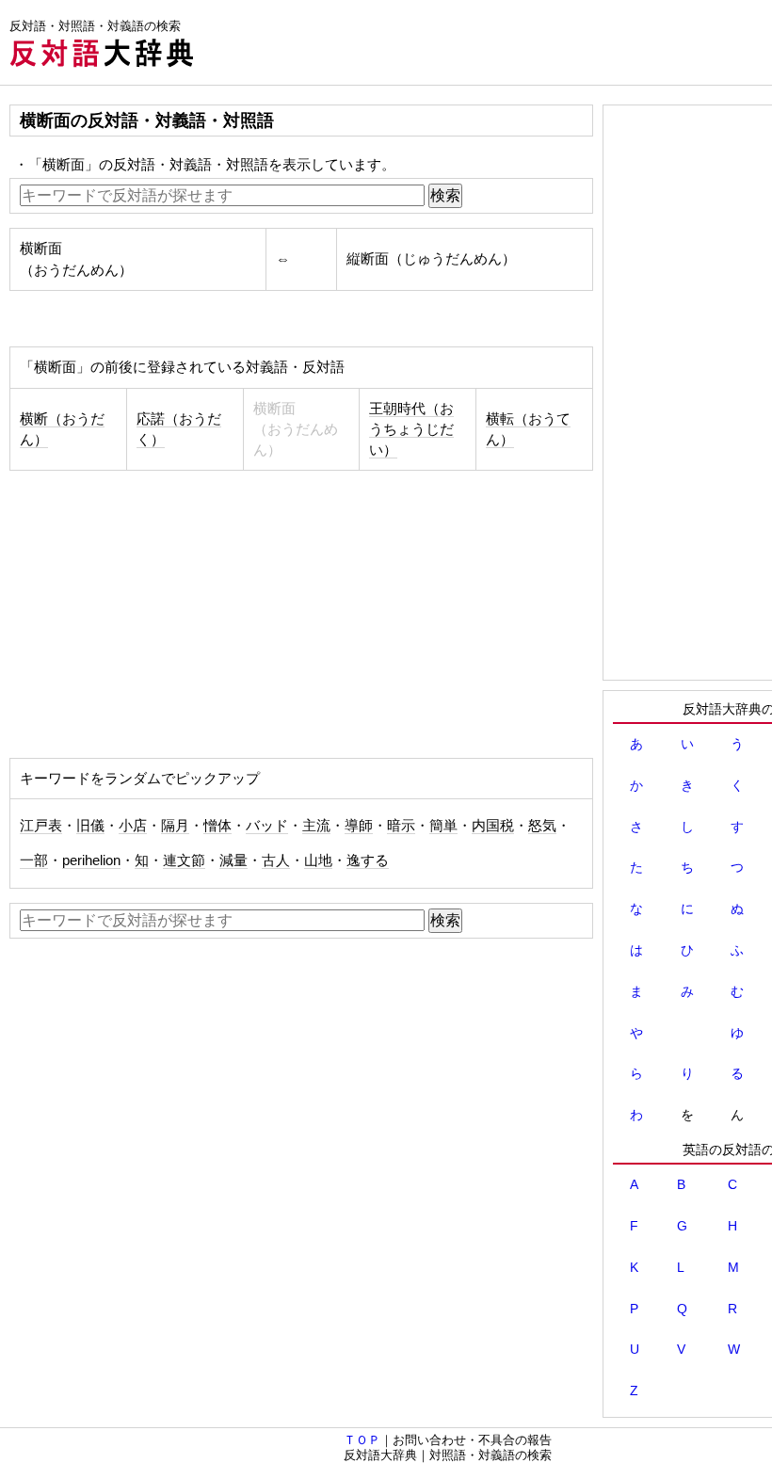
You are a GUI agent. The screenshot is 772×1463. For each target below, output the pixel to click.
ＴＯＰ (362, 1440)
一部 (34, 860)
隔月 (175, 825)
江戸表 (41, 825)
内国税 (493, 825)
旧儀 (90, 825)
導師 (359, 825)
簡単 (443, 825)
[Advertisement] (167, 616)
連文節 (184, 860)
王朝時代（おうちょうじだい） (411, 429)
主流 (316, 825)
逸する (367, 860)
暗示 (401, 825)
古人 (276, 860)
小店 (133, 825)
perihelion (91, 860)
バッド (267, 825)
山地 (318, 860)
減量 (233, 860)
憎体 (217, 825)
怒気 (542, 825)
